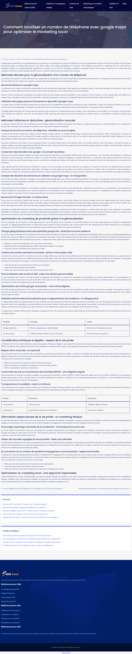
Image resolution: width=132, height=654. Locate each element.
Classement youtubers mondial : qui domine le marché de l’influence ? (27, 535)
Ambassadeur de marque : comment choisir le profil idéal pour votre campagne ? (31, 517)
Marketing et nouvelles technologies (92, 5)
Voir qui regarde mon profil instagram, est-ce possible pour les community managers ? (33, 489)
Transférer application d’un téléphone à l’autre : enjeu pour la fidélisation (28, 545)
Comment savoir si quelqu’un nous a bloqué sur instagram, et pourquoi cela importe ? (32, 542)
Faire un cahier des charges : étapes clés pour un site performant (25, 514)
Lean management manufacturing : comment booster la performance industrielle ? (32, 539)
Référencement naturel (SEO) (31, 5)
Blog (124, 4)
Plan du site (66, 653)
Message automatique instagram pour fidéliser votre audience (24, 507)
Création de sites (74, 5)
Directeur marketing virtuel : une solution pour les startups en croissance (103, 489)
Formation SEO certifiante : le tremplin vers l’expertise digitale (24, 504)
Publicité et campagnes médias (55, 5)
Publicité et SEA (113, 5)
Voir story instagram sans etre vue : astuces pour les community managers (29, 511)
